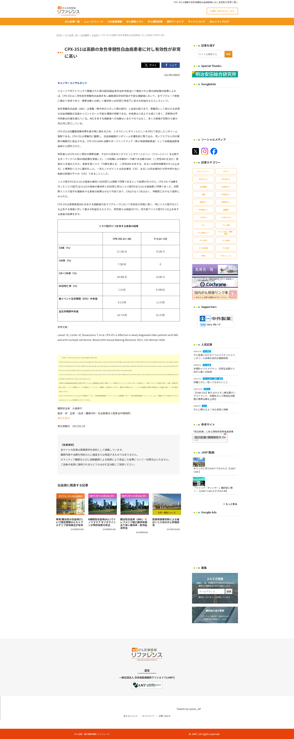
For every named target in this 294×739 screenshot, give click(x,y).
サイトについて (196, 21)
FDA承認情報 (115, 21)
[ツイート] (150, 65)
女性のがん (203, 179)
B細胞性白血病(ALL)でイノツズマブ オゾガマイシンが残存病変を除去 (102, 522)
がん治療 (226, 225)
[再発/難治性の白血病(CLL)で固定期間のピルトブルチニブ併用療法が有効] (70, 504)
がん (203, 225)
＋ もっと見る (230, 504)
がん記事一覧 (72, 21)
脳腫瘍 (226, 209)
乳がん (226, 171)
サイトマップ (148, 715)
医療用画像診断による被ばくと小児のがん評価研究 (165, 522)
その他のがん (226, 217)
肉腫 (203, 194)
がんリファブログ (219, 21)
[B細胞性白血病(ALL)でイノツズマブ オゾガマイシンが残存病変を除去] (102, 504)
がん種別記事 (155, 21)
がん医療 (226, 240)
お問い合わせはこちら (222, 11)
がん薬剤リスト (134, 21)
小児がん (203, 217)
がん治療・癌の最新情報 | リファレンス (91, 734)
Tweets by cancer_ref (188, 709)
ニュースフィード (93, 21)
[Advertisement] (217, 110)
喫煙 (203, 255)
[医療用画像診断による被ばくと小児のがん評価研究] (166, 504)
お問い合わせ (165, 715)
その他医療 (203, 248)
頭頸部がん (226, 202)
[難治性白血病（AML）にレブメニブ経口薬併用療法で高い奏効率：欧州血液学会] (134, 504)
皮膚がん (203, 202)
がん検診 (226, 248)
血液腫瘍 (203, 186)
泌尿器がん (226, 186)
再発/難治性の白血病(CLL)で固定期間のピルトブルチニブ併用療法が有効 (69, 522)
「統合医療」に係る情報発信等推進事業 (212, 431)
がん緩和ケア (203, 232)
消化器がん (226, 179)
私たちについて (131, 715)
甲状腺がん (203, 209)
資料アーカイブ (175, 21)
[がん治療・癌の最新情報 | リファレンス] (68, 10)
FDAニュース (226, 255)
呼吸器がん (226, 194)
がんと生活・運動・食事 (226, 232)
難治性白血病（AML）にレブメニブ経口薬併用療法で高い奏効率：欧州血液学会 (133, 523)
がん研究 (203, 240)
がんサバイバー (203, 171)
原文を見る (64, 418)
